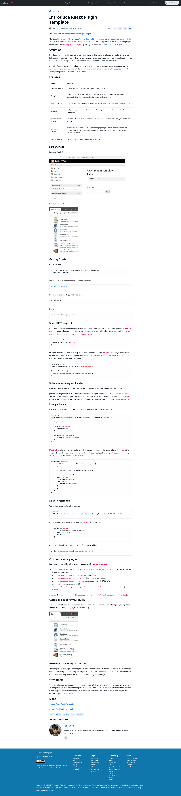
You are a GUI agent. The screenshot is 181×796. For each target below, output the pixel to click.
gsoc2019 (80, 714)
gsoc (73, 714)
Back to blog (56, 11)
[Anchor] (72, 22)
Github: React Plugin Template (61, 704)
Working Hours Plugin (113, 44)
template (66, 714)
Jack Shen (69, 725)
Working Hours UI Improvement (91, 39)
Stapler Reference (122, 399)
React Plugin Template (83, 33)
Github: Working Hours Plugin (61, 709)
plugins (58, 714)
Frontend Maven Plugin (121, 103)
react (51, 714)
